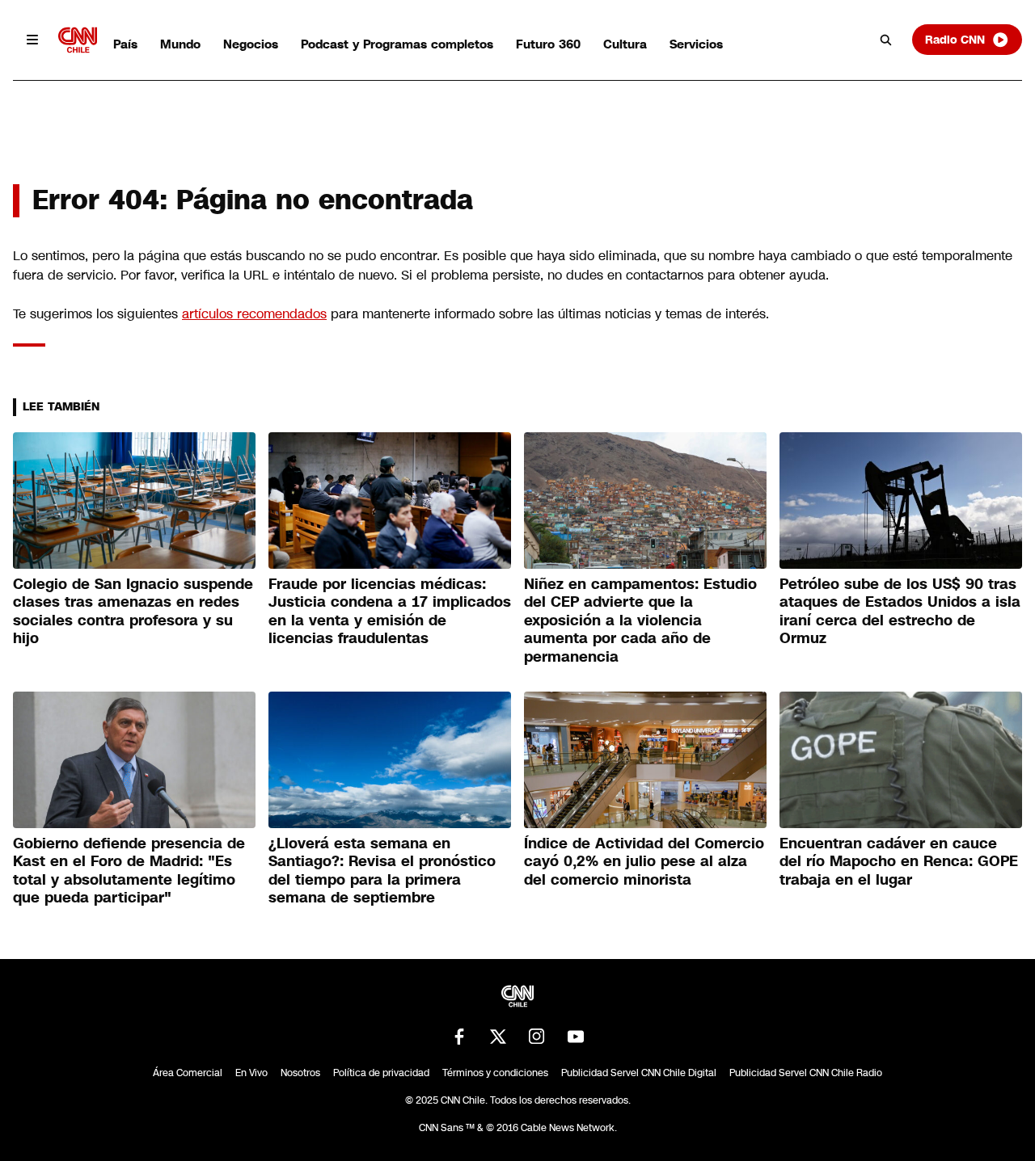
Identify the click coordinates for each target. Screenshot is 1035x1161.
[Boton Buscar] (886, 39)
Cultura (625, 44)
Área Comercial (187, 1072)
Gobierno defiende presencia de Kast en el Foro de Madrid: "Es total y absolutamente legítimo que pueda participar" (129, 871)
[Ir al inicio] (77, 40)
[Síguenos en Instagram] (537, 1037)
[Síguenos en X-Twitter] (498, 1037)
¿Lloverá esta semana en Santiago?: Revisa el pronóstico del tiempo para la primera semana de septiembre (382, 871)
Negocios (250, 44)
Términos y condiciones (495, 1072)
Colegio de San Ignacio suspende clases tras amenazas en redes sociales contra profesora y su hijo (133, 612)
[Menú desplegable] (32, 39)
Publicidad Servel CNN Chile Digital (638, 1072)
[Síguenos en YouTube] (576, 1037)
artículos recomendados (254, 314)
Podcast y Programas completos (397, 44)
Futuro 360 (548, 44)
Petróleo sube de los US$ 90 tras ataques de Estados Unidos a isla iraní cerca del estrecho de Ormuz (899, 612)
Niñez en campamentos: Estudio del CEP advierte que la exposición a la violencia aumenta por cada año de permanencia (640, 620)
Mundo (180, 44)
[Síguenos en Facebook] (459, 1037)
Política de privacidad (381, 1072)
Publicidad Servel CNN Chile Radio (805, 1072)
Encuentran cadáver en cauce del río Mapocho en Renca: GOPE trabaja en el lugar (898, 861)
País (125, 44)
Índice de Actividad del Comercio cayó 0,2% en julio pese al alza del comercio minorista (644, 861)
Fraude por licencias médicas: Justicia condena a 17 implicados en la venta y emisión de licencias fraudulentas (389, 612)
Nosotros (300, 1072)
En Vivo (251, 1072)
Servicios (696, 44)
